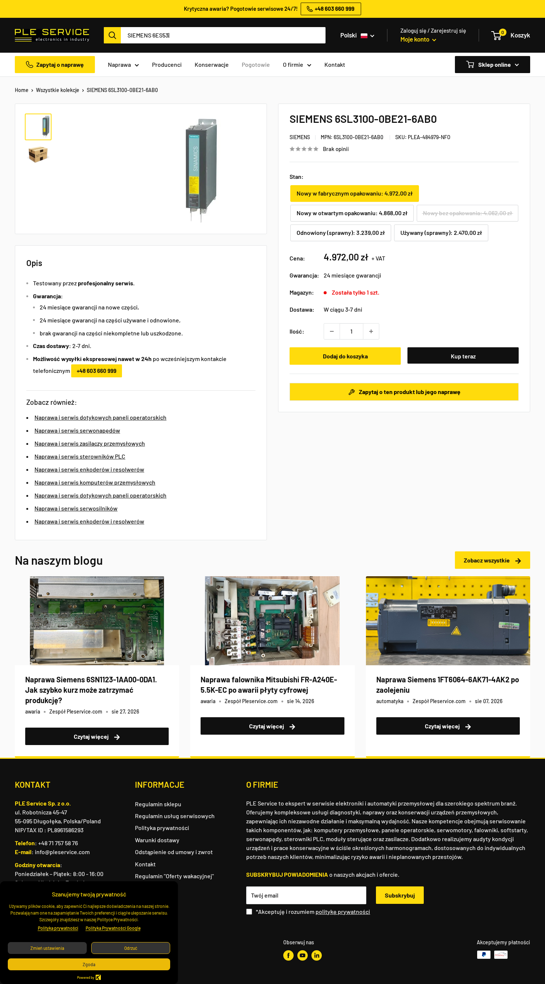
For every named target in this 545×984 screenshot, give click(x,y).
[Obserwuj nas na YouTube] (302, 955)
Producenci (167, 64)
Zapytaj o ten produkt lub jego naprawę (409, 391)
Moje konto (415, 39)
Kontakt (334, 64)
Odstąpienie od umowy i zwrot (174, 851)
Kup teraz (463, 356)
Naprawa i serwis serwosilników (76, 508)
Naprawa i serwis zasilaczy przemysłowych (89, 443)
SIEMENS (300, 137)
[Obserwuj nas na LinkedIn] (316, 955)
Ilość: (297, 331)
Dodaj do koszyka (345, 356)
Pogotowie (256, 64)
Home (22, 90)
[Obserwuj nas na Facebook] (288, 955)
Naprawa (119, 64)
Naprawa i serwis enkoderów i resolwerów (89, 469)
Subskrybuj (400, 895)
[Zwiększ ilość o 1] (371, 331)
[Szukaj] (112, 35)
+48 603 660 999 (96, 370)
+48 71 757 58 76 (58, 842)
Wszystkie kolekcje (57, 90)
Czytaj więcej (92, 736)
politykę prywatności (343, 911)
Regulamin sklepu (158, 803)
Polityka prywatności (162, 827)
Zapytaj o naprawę (60, 64)
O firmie (293, 64)
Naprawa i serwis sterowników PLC (79, 456)
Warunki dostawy (157, 839)
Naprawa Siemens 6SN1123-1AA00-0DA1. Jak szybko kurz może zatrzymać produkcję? (91, 690)
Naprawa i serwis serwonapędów (77, 430)
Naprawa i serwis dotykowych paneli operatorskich (100, 417)
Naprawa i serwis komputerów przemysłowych (94, 482)
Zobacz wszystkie (487, 560)
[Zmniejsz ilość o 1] (332, 331)
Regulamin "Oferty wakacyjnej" (174, 875)
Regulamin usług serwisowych (175, 815)
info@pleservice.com (62, 851)
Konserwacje (212, 64)
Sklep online (494, 64)
